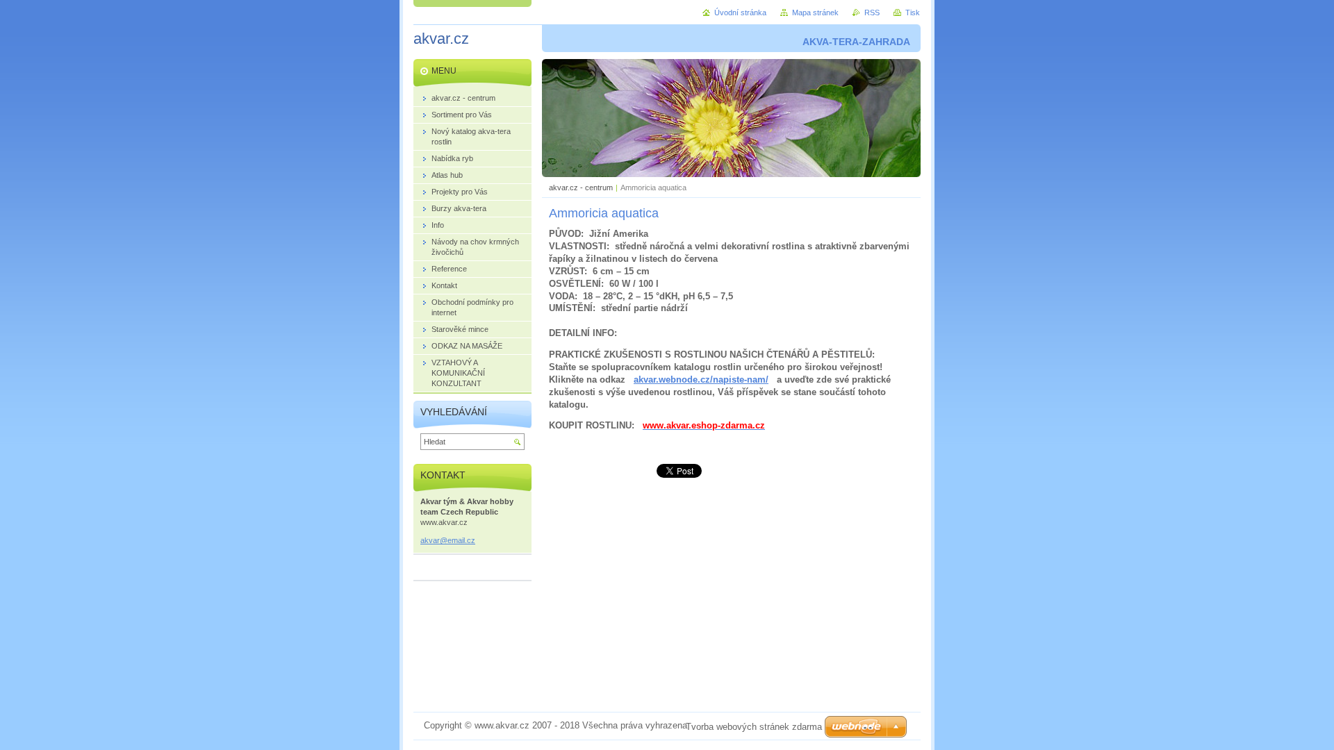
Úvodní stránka (740, 12)
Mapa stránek (815, 12)
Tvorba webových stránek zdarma (754, 727)
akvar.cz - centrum (581, 187)
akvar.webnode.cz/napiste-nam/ (701, 379)
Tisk (912, 12)
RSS (872, 12)
